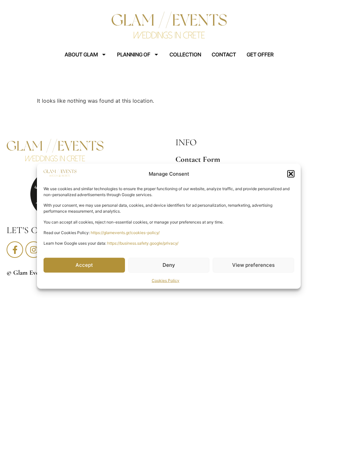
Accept (84, 265)
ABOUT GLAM (81, 54)
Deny (169, 265)
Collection (185, 54)
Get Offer (260, 54)
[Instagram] (33, 249)
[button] (291, 174)
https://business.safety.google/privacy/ (142, 243)
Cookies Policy (165, 280)
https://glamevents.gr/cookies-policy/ (125, 232)
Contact (224, 54)
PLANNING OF (133, 54)
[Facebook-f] (15, 249)
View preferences (253, 265)
